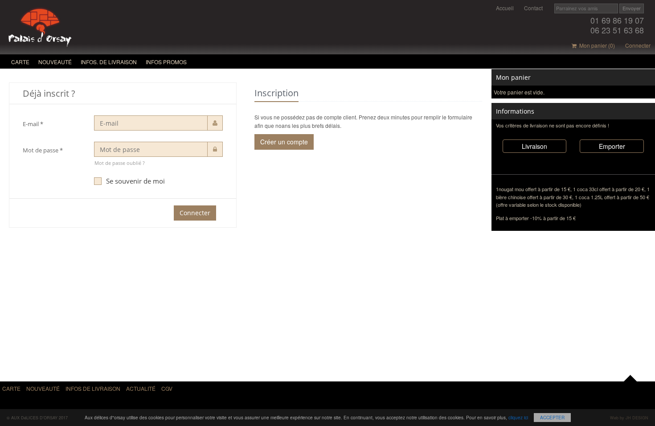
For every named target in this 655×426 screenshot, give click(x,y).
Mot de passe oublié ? (119, 163)
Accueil (505, 8)
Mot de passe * (43, 150)
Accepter (552, 417)
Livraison (534, 146)
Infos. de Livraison (109, 62)
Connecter (638, 45)
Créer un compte (284, 141)
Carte (20, 62)
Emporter (612, 146)
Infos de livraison (93, 388)
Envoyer (631, 8)
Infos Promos (166, 62)
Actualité (141, 388)
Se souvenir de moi (135, 180)
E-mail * (33, 124)
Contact (533, 8)
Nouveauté (55, 62)
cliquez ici (518, 417)
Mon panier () (596, 45)
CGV (166, 388)
